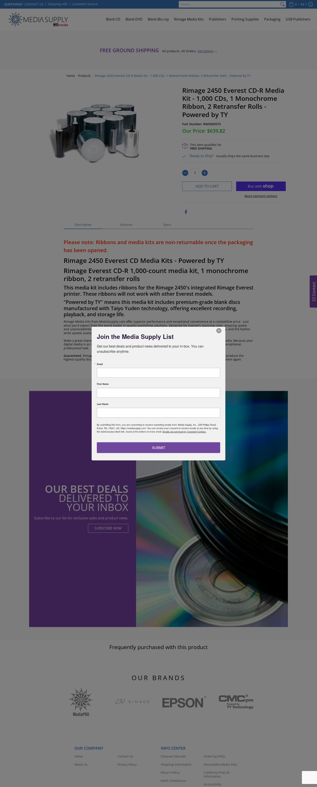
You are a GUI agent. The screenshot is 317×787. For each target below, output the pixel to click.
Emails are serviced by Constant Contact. (184, 431)
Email (100, 364)
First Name (103, 384)
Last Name (102, 404)
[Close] (221, 330)
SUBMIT (158, 447)
